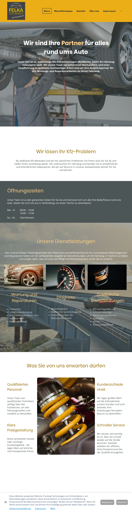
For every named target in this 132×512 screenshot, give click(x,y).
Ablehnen (122, 502)
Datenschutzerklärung (20, 508)
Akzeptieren (107, 502)
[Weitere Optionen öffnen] (121, 11)
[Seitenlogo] (16, 11)
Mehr (52, 508)
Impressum (40, 508)
